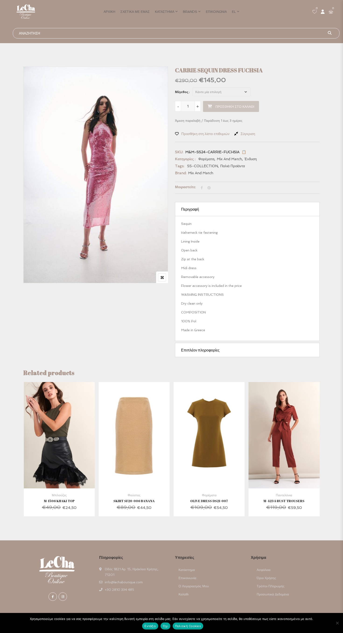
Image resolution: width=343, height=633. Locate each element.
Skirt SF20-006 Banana (134, 501)
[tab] (247, 209)
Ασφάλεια (263, 570)
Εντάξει (150, 626)
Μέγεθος (181, 92)
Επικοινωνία (216, 12)
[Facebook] (53, 596)
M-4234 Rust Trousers (283, 501)
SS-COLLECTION (202, 166)
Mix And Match (229, 159)
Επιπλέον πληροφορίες (200, 350)
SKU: (179, 152)
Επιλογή (52, 446)
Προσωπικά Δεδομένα (273, 594)
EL (234, 12)
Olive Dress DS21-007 (209, 501)
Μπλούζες (59, 495)
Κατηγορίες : (185, 159)
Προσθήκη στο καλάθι (234, 106)
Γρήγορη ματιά (59, 477)
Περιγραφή (190, 209)
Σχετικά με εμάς (135, 12)
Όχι (165, 626)
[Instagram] (63, 596)
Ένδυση (250, 159)
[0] (314, 12)
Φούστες (134, 495)
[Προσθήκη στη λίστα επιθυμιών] (65, 446)
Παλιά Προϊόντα (232, 166)
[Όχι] (337, 623)
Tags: (179, 166)
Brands (190, 12)
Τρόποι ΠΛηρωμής (270, 586)
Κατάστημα (164, 12)
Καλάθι (183, 594)
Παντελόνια (284, 495)
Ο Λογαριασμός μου (193, 586)
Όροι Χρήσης (266, 578)
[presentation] (26, 453)
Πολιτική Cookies (188, 626)
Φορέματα (206, 159)
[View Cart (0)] (331, 12)
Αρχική (109, 12)
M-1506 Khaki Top (59, 501)
